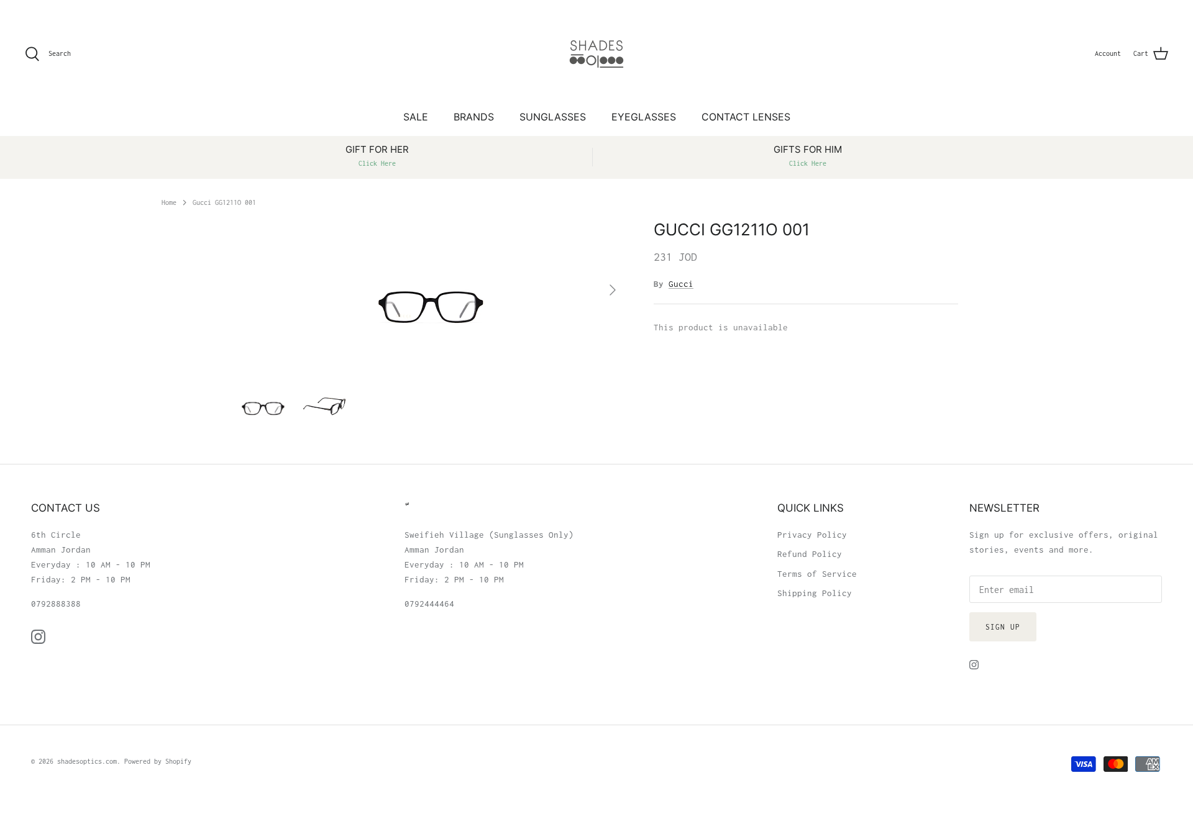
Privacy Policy (812, 535)
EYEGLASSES (643, 117)
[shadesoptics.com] (596, 54)
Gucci (681, 284)
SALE (415, 117)
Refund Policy (809, 554)
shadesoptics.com (87, 761)
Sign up (1002, 627)
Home (169, 202)
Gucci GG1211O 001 (224, 202)
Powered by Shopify (157, 761)
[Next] (612, 290)
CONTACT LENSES (746, 117)
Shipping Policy (814, 593)
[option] (430, 290)
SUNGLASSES (552, 117)
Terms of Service (817, 574)
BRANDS (474, 117)
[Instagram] (38, 637)
